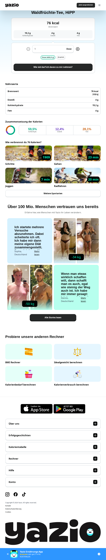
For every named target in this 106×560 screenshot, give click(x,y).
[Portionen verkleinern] (28, 49)
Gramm (61, 57)
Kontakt (8, 506)
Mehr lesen (37, 253)
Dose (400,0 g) (48, 57)
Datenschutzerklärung (13, 509)
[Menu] (99, 5)
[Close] (7, 554)
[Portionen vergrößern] (78, 49)
